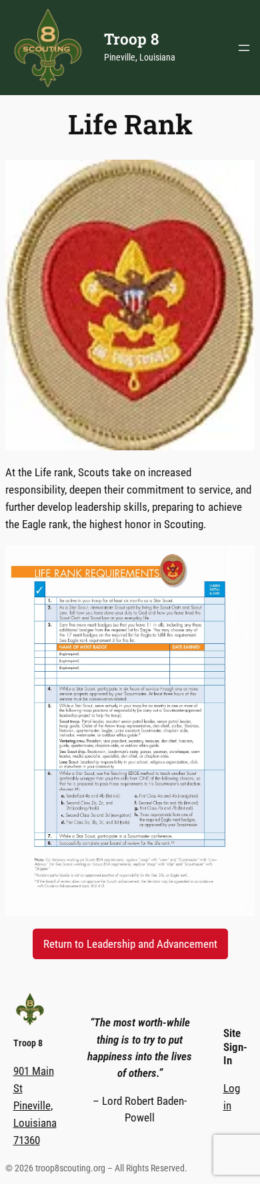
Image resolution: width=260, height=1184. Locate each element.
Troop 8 (131, 39)
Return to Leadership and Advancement (130, 944)
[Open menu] (244, 48)
